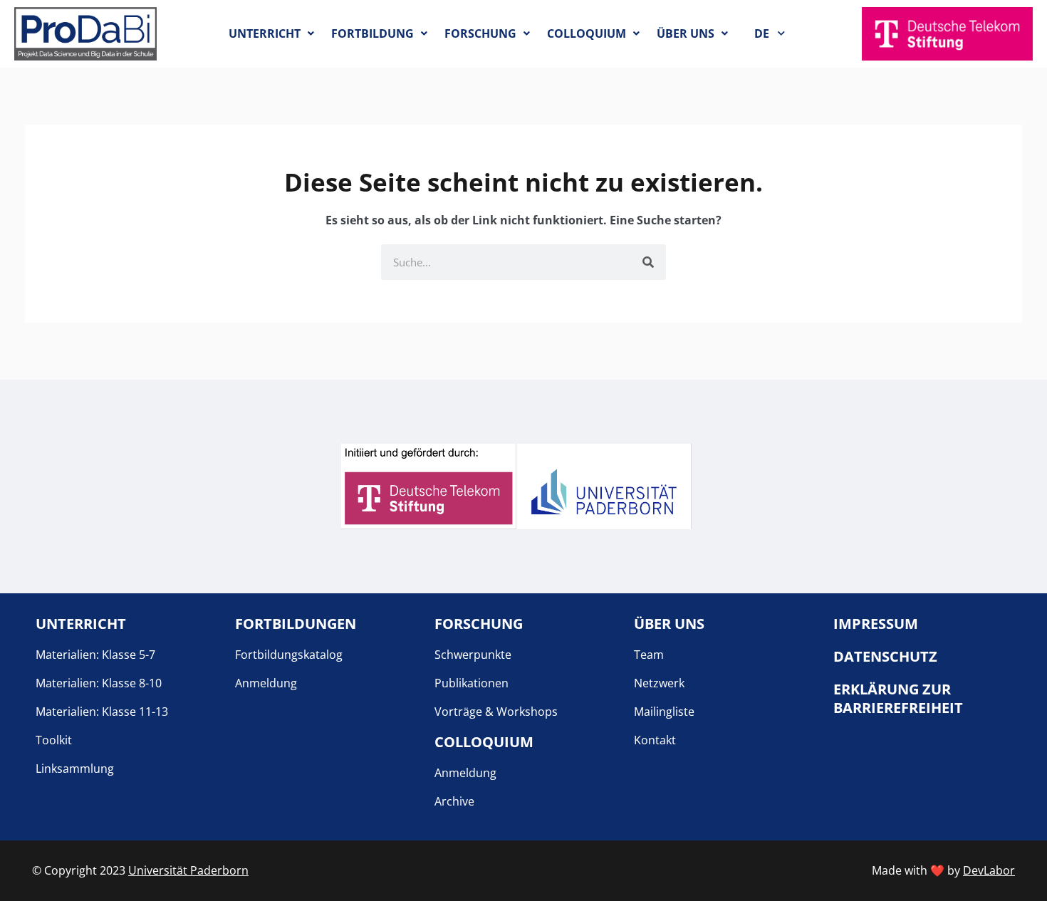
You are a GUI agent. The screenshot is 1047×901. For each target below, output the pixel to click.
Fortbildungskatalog (289, 654)
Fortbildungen (295, 623)
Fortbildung (372, 33)
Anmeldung (266, 683)
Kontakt (655, 740)
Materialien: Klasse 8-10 (99, 683)
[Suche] (648, 262)
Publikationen (471, 683)
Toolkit (54, 740)
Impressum (875, 623)
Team (649, 654)
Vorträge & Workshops (496, 711)
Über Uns (669, 623)
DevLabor (989, 870)
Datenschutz (885, 656)
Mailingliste (664, 711)
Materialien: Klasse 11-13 (102, 711)
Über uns (685, 33)
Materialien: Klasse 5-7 (95, 654)
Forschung (480, 33)
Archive (454, 801)
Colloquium (586, 33)
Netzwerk (659, 683)
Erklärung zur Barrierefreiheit (898, 698)
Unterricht (265, 33)
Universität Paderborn (188, 870)
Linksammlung (75, 768)
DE (761, 33)
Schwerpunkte (472, 654)
